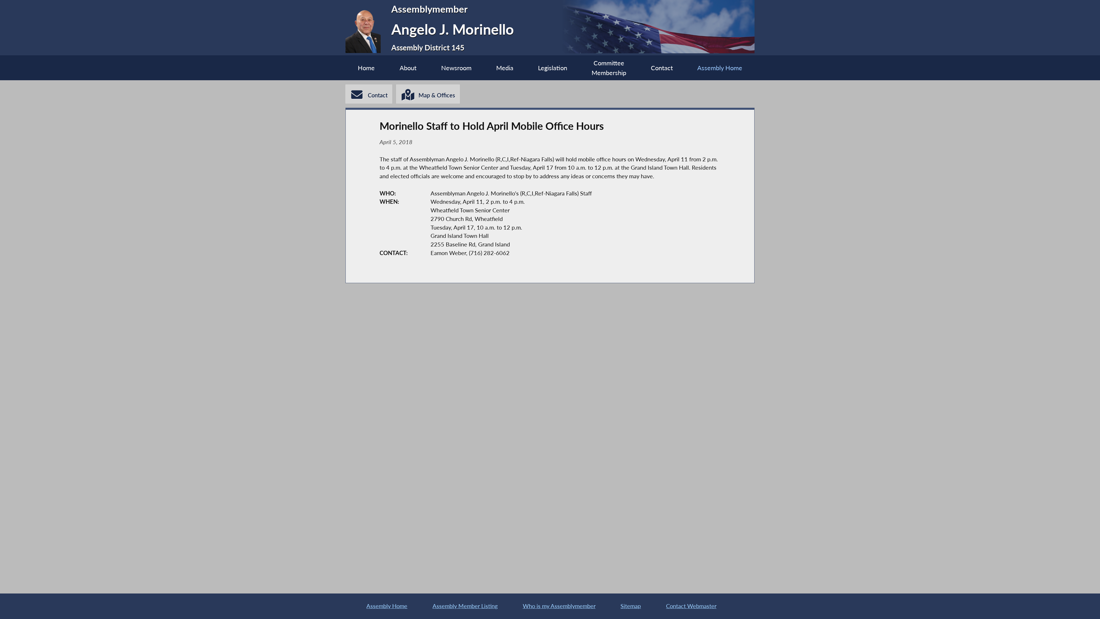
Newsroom (456, 68)
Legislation (552, 68)
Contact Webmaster (691, 605)
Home (366, 68)
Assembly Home (719, 68)
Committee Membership (609, 68)
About (408, 68)
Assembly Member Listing (465, 605)
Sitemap (630, 605)
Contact (662, 68)
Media (504, 68)
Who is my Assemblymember (559, 605)
